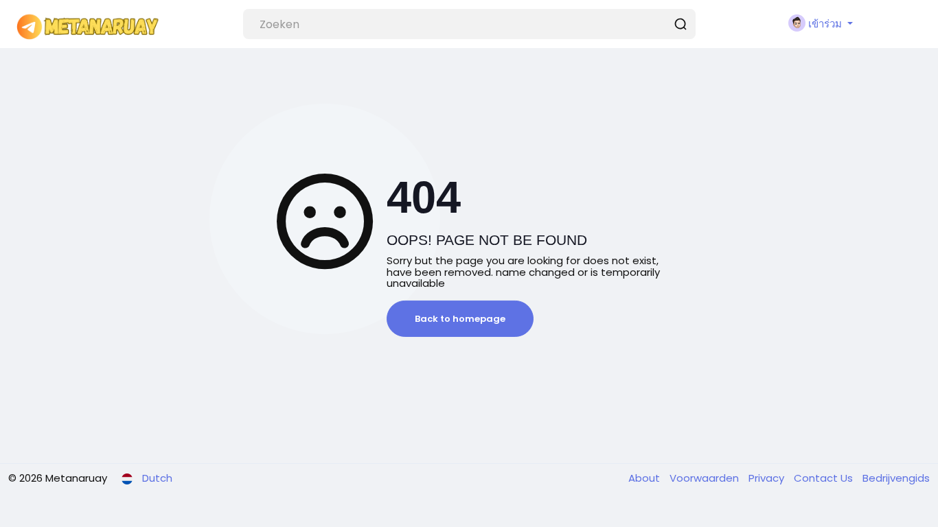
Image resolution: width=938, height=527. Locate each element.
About (645, 478)
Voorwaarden (706, 478)
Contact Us (825, 478)
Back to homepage (460, 318)
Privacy (767, 478)
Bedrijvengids (896, 478)
